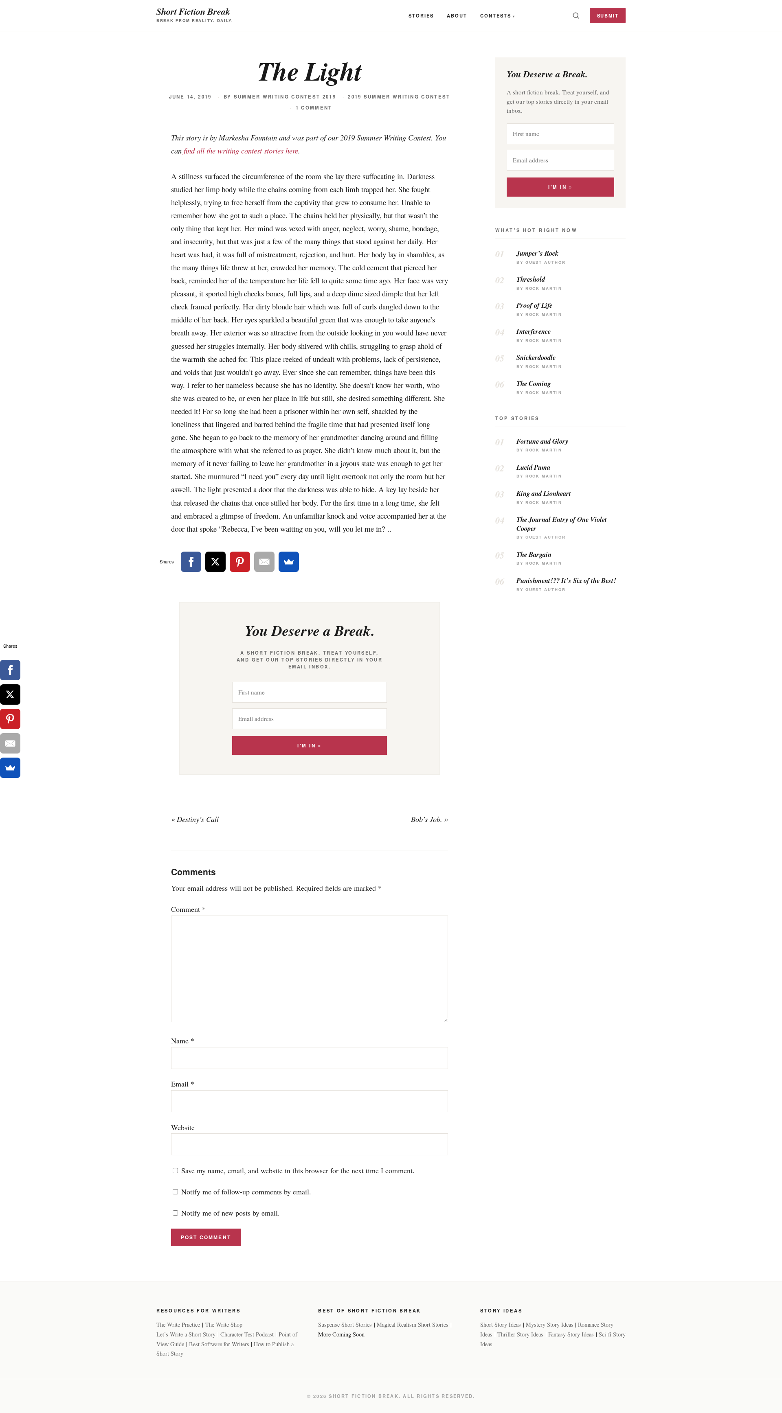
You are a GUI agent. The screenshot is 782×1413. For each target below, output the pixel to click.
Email (182, 1084)
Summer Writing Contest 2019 (285, 96)
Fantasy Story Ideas (571, 1334)
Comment (188, 909)
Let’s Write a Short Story (185, 1334)
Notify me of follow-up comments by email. (246, 1191)
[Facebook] (191, 562)
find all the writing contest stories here (241, 150)
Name (182, 1040)
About (457, 15)
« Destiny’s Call (195, 819)
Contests (495, 15)
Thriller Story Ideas (520, 1334)
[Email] (264, 562)
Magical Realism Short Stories (412, 1324)
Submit (608, 15)
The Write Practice (178, 1324)
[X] (215, 562)
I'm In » (309, 745)
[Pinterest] (240, 562)
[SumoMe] (289, 562)
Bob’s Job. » (429, 819)
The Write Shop (223, 1324)
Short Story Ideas (500, 1324)
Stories (421, 15)
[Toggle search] (576, 15)
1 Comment (314, 107)
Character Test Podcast (247, 1334)
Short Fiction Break (193, 11)
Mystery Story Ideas (549, 1324)
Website (183, 1127)
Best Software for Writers (219, 1344)
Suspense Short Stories (345, 1324)
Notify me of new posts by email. (230, 1213)
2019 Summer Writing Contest (399, 96)
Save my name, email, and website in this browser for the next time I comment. (298, 1170)
